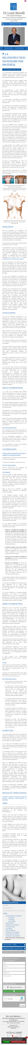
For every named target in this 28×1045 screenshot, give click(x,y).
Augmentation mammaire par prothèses (13, 259)
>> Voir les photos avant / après (11, 69)
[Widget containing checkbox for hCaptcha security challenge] (14, 999)
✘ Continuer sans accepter (18, 1041)
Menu (25, 48)
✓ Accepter (6, 1041)
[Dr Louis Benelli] (14, 7)
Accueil (3, 48)
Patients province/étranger (12, 952)
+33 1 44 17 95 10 (15, 24)
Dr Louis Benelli (14, 13)
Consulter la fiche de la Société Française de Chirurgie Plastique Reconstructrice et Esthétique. (14, 798)
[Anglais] (25, 1)
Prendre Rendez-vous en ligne (13, 948)
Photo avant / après (10, 944)
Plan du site (13, 1025)
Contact (14, 48)
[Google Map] (14, 1037)
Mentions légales (13, 1027)
